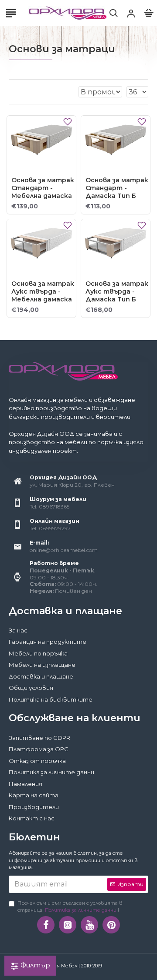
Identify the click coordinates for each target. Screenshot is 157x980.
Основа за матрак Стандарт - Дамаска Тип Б (116, 188)
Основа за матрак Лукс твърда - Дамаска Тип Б (116, 291)
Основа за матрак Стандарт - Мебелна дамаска (42, 188)
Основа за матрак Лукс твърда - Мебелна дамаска (42, 291)
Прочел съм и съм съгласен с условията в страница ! (70, 906)
